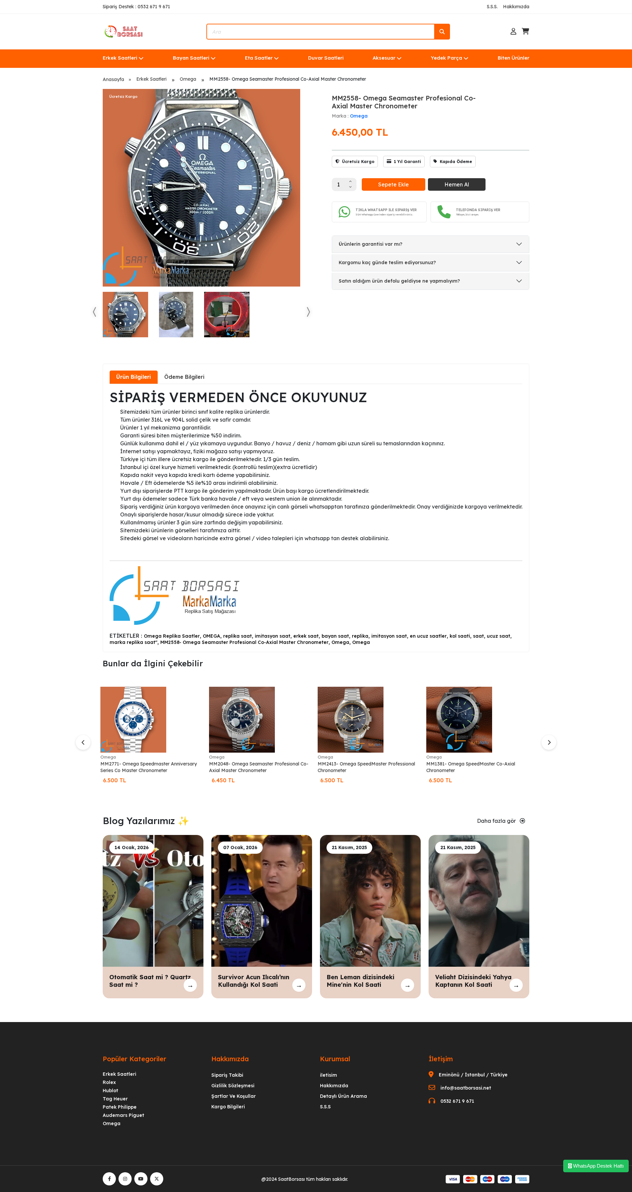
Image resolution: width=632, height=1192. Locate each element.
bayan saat (335, 636)
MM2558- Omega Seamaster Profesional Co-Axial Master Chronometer (244, 642)
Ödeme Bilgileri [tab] (184, 377)
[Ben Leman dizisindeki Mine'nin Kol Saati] (370, 900)
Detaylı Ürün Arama (343, 1096)
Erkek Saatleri (120, 58)
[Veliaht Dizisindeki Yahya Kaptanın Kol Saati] (479, 900)
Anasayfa (113, 79)
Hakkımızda (516, 7)
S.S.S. (492, 7)
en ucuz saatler (428, 636)
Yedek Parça (446, 58)
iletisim (328, 1075)
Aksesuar (384, 58)
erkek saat (306, 636)
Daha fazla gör (497, 821)
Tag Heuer (115, 1099)
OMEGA (211, 636)
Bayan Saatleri (191, 58)
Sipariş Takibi (227, 1075)
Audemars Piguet (123, 1115)
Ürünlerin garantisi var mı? (370, 244)
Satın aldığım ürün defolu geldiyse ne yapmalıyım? (399, 281)
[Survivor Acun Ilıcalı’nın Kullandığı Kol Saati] (261, 900)
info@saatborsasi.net (465, 1088)
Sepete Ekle (393, 184)
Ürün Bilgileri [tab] (133, 377)
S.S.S (325, 1107)
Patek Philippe (120, 1107)
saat (478, 636)
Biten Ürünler (513, 58)
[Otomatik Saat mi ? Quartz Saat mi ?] (153, 900)
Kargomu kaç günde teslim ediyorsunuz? (387, 262)
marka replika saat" (133, 642)
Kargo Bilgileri (228, 1107)
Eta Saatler (259, 58)
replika (360, 636)
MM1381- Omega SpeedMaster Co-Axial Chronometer (470, 767)
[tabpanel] (316, 517)
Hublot (110, 1091)
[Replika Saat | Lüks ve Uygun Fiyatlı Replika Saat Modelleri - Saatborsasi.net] (124, 31)
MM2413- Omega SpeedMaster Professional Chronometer (366, 767)
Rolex (109, 1082)
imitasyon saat (272, 636)
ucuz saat (498, 636)
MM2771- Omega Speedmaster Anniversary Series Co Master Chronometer (148, 767)
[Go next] (308, 312)
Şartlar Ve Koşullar (233, 1096)
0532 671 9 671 (457, 1101)
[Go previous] (95, 312)
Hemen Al (456, 184)
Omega (188, 79)
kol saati (460, 636)
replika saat (237, 636)
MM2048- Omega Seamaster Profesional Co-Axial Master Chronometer (258, 767)
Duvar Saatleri (326, 58)
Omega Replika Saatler (172, 636)
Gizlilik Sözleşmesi (232, 1086)
